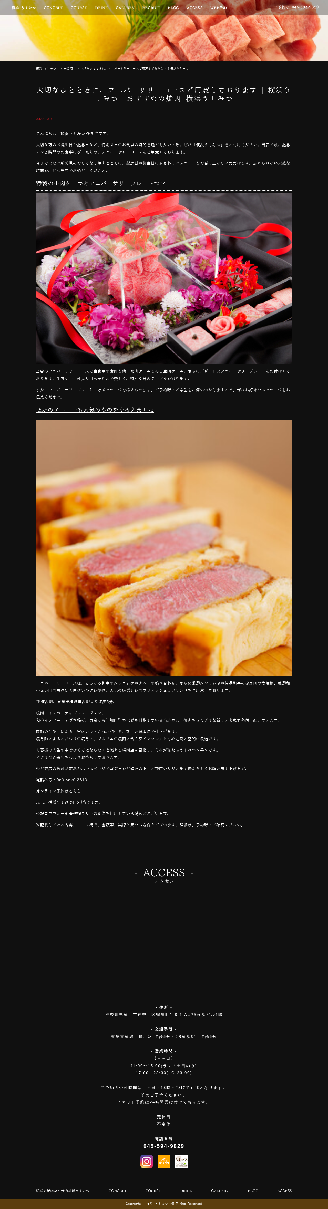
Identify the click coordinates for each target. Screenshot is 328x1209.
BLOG (173, 8)
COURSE (79, 8)
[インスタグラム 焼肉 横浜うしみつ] (146, 1161)
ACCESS (195, 8)
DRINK (101, 8)
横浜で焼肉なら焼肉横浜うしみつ (63, 1191)
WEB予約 (218, 8)
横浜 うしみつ (24, 8)
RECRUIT (151, 8)
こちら (75, 791)
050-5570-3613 (71, 780)
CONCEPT (53, 8)
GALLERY (125, 8)
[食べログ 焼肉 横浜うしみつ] (164, 1161)
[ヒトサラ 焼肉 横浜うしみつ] (181, 1161)
